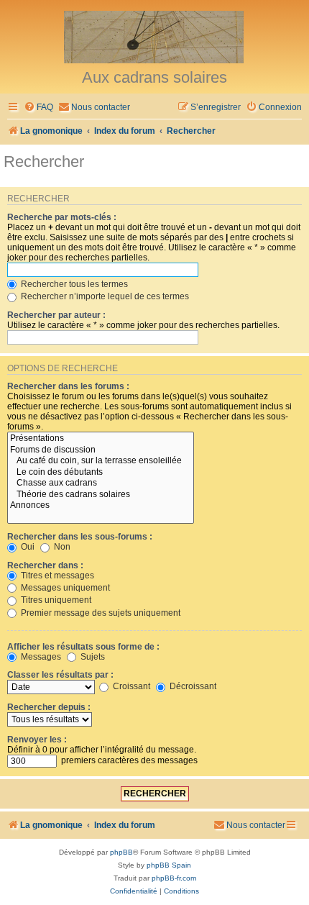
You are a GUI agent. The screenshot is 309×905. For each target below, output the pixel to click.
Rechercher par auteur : (56, 315)
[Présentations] (101, 439)
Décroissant (191, 686)
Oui (26, 547)
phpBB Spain (169, 865)
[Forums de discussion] (101, 450)
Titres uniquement (55, 600)
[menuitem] (38, 107)
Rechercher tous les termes (73, 284)
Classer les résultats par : (60, 675)
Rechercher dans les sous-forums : (79, 537)
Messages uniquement (64, 588)
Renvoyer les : (37, 740)
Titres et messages (56, 575)
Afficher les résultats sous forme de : (83, 647)
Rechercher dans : (45, 565)
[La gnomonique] (154, 36)
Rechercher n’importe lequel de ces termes (104, 296)
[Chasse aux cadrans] (101, 483)
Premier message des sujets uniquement (99, 613)
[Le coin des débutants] (101, 472)
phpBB (121, 852)
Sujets (91, 657)
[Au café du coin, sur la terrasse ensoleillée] (101, 461)
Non (61, 547)
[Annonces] (101, 505)
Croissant (130, 686)
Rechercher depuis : (49, 707)
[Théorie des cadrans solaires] (101, 495)
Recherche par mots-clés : (61, 217)
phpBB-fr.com (174, 878)
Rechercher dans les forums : (68, 386)
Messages (40, 657)
